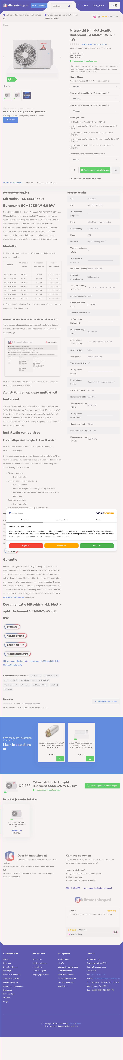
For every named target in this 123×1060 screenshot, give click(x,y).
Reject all (26, 545)
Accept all (97, 545)
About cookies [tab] (61, 520)
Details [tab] (98, 520)
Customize (61, 545)
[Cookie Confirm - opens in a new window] (105, 513)
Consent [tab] (24, 520)
